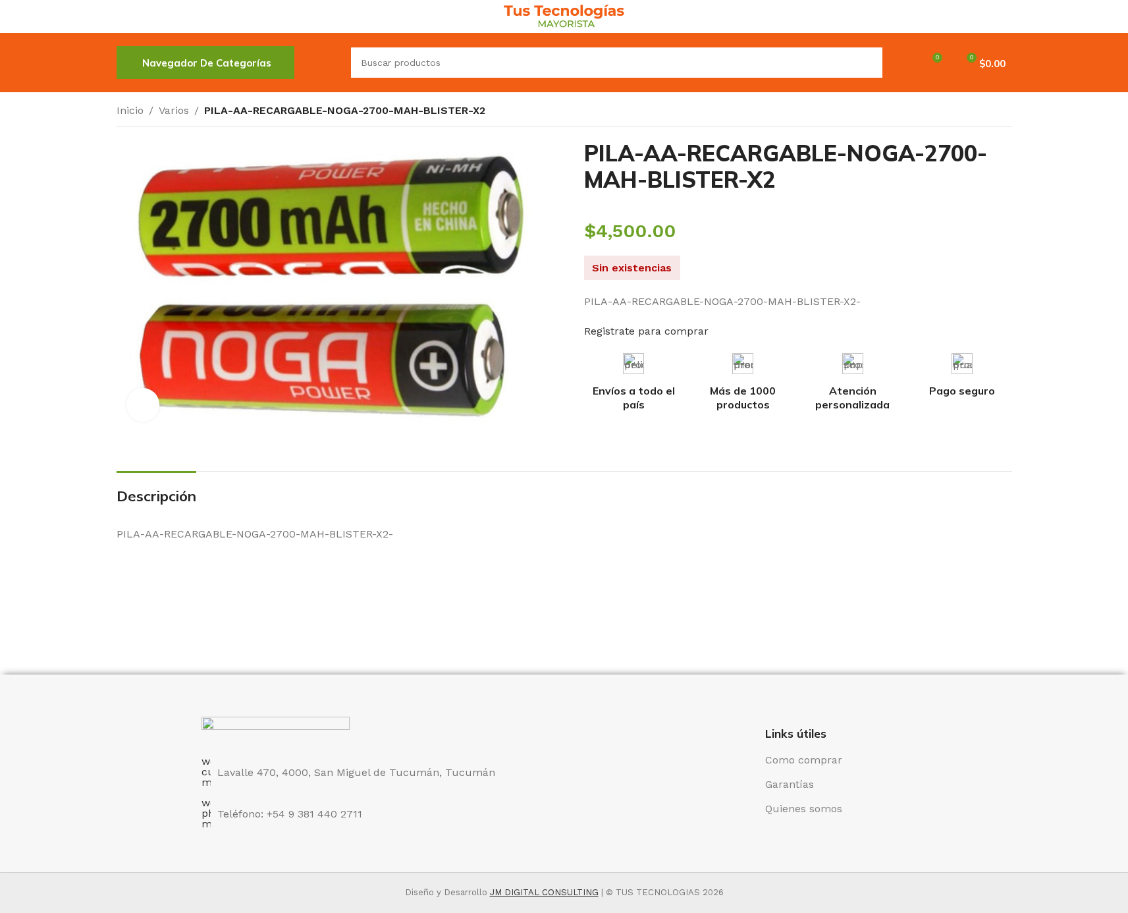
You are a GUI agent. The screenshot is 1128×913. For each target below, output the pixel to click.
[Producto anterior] (972, 112)
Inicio (130, 110)
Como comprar (803, 760)
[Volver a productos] (988, 112)
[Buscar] (323, 62)
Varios (174, 110)
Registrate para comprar (646, 331)
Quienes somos (803, 808)
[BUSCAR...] (867, 62)
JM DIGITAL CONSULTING (544, 892)
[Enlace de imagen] (275, 729)
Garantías (789, 784)
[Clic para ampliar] (142, 404)
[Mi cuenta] (901, 62)
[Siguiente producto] (1004, 112)
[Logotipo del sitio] (564, 15)
